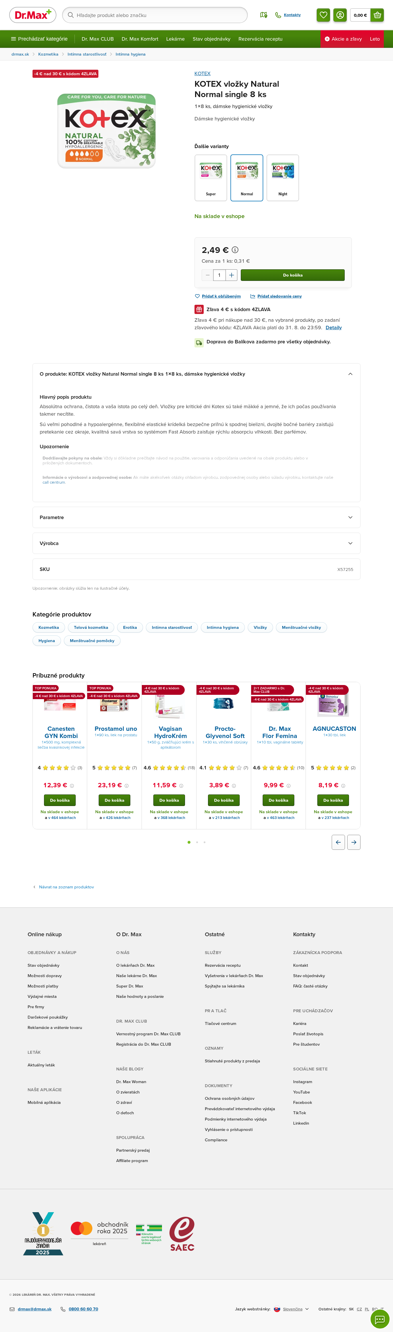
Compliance (216, 1139)
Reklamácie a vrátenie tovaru (55, 1027)
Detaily (334, 327)
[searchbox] (155, 15)
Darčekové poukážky (48, 1017)
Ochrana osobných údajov (229, 1098)
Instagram (302, 1081)
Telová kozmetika (91, 627)
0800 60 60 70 (83, 1308)
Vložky (260, 627)
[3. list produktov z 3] (204, 842)
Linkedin (301, 1123)
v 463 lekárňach (281, 818)
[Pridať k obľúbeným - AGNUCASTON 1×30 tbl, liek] (354, 689)
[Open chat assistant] (380, 1319)
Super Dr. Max (129, 985)
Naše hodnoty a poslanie (140, 996)
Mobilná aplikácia (44, 1102)
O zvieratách (128, 1091)
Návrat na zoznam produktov (66, 886)
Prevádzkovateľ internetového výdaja (240, 1108)
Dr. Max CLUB (98, 39)
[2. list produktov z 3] (197, 842)
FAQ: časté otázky (310, 985)
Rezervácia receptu (261, 39)
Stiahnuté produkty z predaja (232, 1060)
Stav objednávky (211, 39)
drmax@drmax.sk (34, 1308)
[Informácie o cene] (235, 249)
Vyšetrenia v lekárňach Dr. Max (234, 975)
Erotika (130, 627)
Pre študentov (306, 1044)
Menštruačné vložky (301, 627)
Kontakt (300, 965)
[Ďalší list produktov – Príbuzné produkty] (353, 842)
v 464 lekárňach (62, 818)
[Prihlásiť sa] (340, 15)
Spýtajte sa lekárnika (225, 985)
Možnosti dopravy (45, 975)
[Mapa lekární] (263, 15)
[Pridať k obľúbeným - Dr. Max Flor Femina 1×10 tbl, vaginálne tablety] (299, 689)
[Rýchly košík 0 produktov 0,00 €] (377, 15)
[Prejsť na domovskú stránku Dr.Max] (32, 15)
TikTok (299, 1112)
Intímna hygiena (223, 627)
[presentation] (60, 703)
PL (367, 1309)
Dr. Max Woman (131, 1081)
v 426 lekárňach (117, 818)
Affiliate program (132, 1160)
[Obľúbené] (323, 15)
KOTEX (202, 73)
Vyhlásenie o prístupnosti (229, 1129)
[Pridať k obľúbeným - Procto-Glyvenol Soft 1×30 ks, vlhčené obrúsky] (244, 689)
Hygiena (47, 640)
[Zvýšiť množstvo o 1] (231, 275)
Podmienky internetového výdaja (236, 1119)
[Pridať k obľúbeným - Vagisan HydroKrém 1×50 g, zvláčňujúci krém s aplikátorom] (190, 689)
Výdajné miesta (42, 996)
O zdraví (124, 1102)
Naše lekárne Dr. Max (136, 975)
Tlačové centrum (220, 1023)
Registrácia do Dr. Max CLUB (143, 1044)
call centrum (54, 482)
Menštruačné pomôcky (92, 640)
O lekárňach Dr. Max (135, 965)
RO (375, 1309)
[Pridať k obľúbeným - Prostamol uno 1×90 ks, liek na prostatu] (135, 689)
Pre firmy (36, 1006)
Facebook (302, 1102)
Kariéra (299, 1023)
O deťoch (125, 1112)
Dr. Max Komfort (140, 39)
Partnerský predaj (133, 1150)
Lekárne (175, 39)
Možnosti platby (43, 985)
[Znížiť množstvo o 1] (207, 275)
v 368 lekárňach (171, 818)
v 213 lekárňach (226, 818)
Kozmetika (49, 627)
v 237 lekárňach (335, 818)
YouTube (301, 1091)
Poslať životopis (308, 1033)
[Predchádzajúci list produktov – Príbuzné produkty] (338, 842)
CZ (359, 1309)
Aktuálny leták (41, 1064)
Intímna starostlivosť (172, 627)
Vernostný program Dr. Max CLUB (148, 1033)
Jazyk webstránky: (252, 1308)
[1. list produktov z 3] (189, 842)
